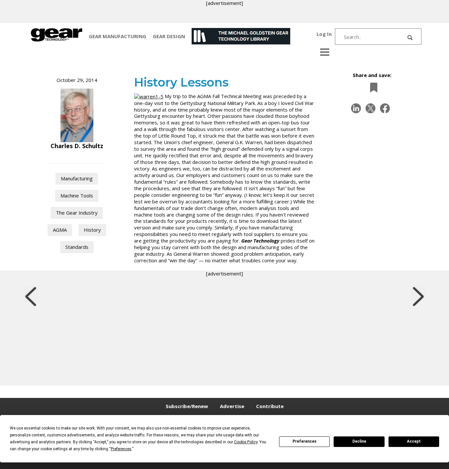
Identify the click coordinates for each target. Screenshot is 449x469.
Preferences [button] (121, 449)
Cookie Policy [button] (245, 442)
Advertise (232, 406)
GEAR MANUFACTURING (117, 36)
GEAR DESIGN (169, 36)
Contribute (270, 406)
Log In (324, 34)
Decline (359, 441)
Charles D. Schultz (77, 146)
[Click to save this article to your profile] (372, 88)
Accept (414, 441)
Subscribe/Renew (187, 406)
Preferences (305, 441)
